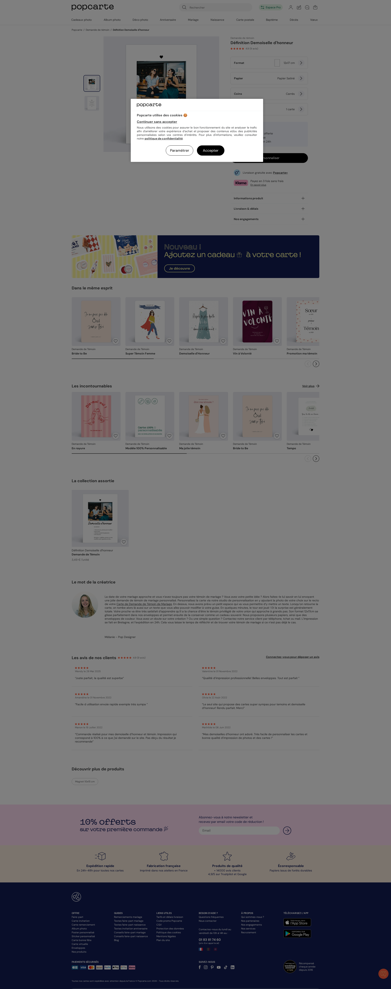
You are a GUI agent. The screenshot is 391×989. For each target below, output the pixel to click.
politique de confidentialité (164, 138)
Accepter (211, 150)
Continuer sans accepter (157, 122)
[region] (197, 130)
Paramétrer (179, 150)
